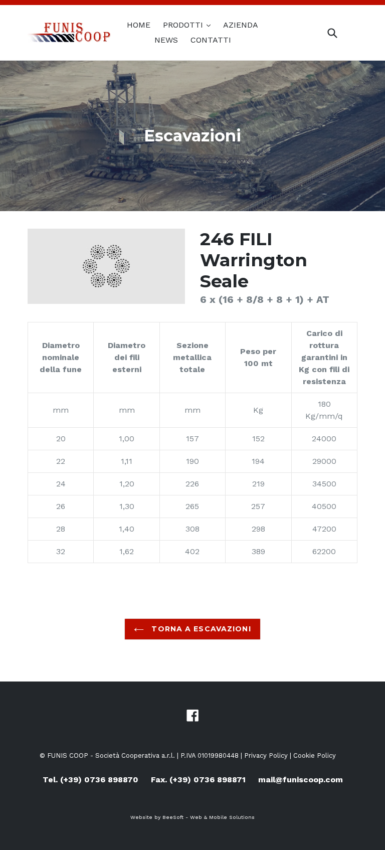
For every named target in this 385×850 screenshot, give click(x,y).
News (166, 40)
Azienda (240, 25)
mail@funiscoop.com (300, 779)
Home (138, 25)
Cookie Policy (314, 755)
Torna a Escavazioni (200, 628)
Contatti (210, 40)
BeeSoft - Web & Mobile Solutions (208, 817)
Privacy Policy (266, 755)
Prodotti (184, 25)
